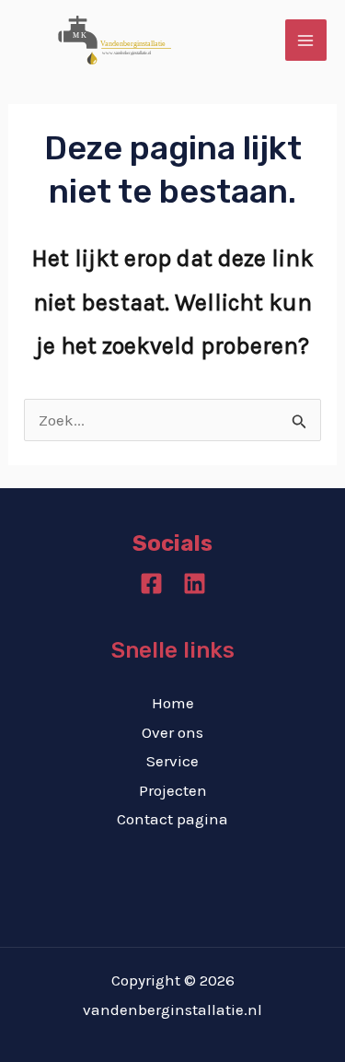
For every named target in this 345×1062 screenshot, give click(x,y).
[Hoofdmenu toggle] (306, 40)
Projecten (173, 790)
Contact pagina (172, 819)
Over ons (172, 732)
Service (172, 761)
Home (173, 703)
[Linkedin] (194, 583)
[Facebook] (151, 583)
